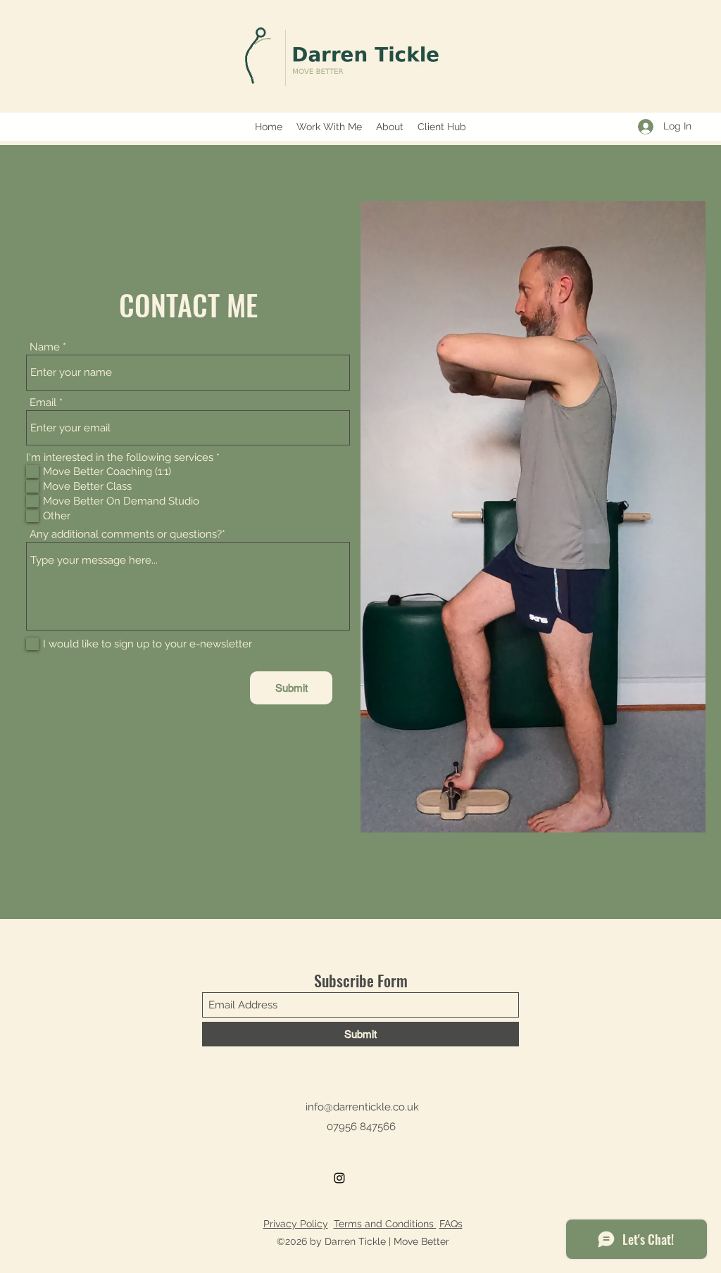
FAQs (451, 1223)
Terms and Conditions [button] (385, 1223)
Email (43, 403)
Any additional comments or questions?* (127, 534)
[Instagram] (339, 1178)
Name (45, 347)
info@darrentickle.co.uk (362, 1107)
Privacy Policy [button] (295, 1223)
